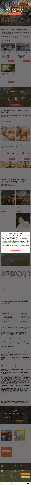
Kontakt (2, 473)
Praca (1, 476)
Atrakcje (2, 472)
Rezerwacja (2, 475)
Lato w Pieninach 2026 (14, 472)
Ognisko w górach (13, 470)
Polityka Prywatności (13, 477)
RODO (12, 476)
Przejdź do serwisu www (15, 250)
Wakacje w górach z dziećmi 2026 (15, 471)
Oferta (2, 470)
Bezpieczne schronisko (14, 478)
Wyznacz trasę (25, 476)
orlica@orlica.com (25, 470)
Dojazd (12, 475)
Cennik (2, 471)
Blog (1, 474)
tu (15, 247)
